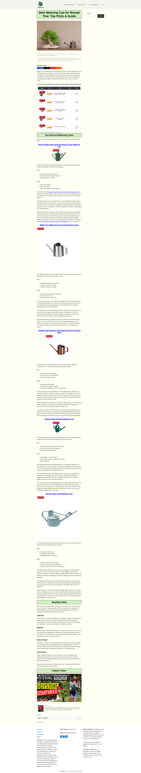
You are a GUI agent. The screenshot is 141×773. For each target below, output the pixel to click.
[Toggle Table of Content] (79, 718)
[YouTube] (61, 736)
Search (88, 13)
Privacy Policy (40, 734)
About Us (39, 729)
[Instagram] (41, 715)
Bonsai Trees (41, 722)
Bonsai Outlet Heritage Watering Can (59, 419)
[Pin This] (42, 92)
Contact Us (39, 731)
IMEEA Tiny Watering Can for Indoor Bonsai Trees (59, 225)
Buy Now (49, 93)
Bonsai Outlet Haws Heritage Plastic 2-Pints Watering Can (63, 192)
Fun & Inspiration (93, 4)
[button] (102, 4)
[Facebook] (39, 715)
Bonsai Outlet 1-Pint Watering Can (59, 494)
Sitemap (39, 736)
